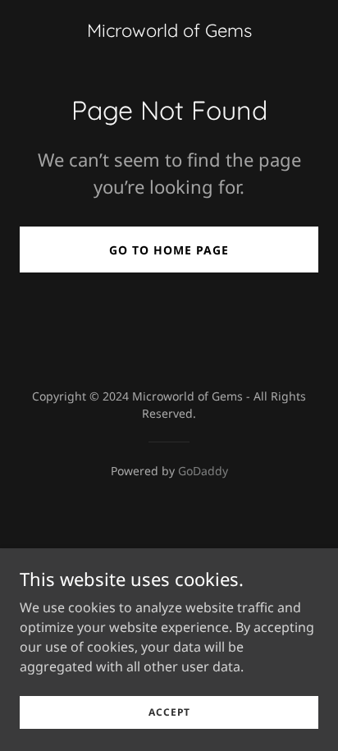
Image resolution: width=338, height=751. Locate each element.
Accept (169, 712)
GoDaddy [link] (203, 471)
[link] (169, 32)
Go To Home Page (169, 250)
